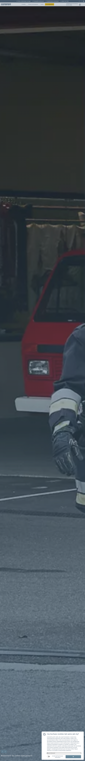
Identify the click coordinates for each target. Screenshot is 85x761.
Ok (73, 756)
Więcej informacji (51, 753)
